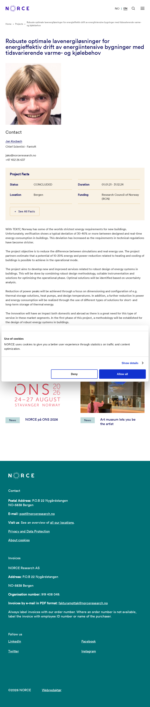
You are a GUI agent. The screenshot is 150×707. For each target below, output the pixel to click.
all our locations (62, 522)
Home (8, 23)
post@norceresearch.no (37, 514)
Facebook (88, 641)
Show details (130, 363)
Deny (74, 374)
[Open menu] (142, 8)
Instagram (88, 651)
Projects (19, 23)
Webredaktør (51, 690)
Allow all (122, 374)
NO (117, 8)
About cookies (19, 540)
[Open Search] (133, 8)
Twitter (13, 651)
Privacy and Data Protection (29, 531)
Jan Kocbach (13, 141)
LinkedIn (14, 641)
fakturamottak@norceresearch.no (83, 603)
